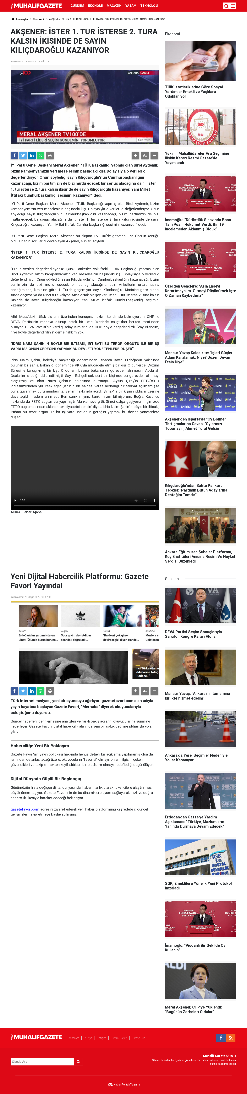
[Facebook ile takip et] (221, 1038)
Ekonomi (95, 6)
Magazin (114, 6)
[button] (135, 155)
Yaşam (130, 6)
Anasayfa (74, 1038)
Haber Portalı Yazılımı (127, 1084)
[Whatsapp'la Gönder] (40, 155)
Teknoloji (149, 6)
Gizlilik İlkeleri (119, 1038)
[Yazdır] (50, 155)
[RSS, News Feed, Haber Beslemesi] (230, 1038)
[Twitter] (23, 155)
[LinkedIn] (32, 155)
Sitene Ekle (139, 1038)
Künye (88, 1038)
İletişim (102, 1038)
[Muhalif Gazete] (37, 5)
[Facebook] (14, 155)
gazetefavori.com (25, 809)
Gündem (77, 6)
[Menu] (233, 6)
